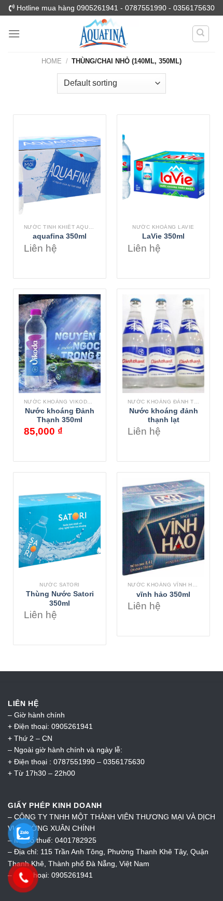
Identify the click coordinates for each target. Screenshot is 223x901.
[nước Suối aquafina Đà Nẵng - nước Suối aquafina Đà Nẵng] (103, 34)
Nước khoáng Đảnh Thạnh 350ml (59, 415)
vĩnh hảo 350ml (163, 594)
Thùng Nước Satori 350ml (60, 598)
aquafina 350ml (60, 236)
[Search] (201, 33)
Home (51, 61)
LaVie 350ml (163, 236)
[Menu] (14, 33)
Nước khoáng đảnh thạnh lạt (163, 415)
